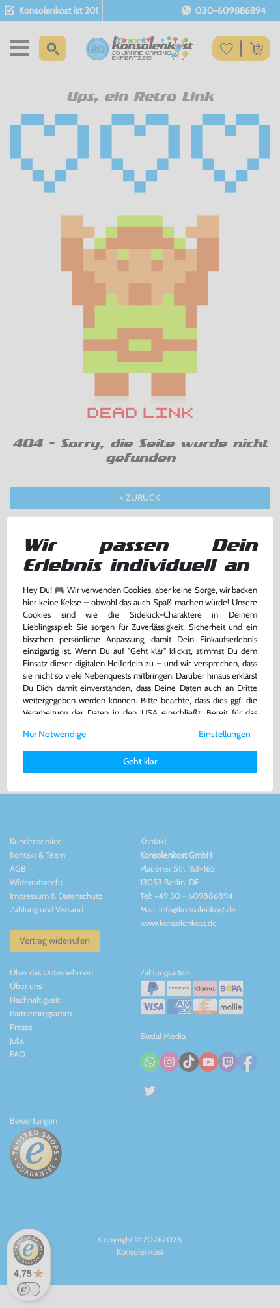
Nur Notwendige (54, 734)
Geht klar (140, 761)
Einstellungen (225, 734)
